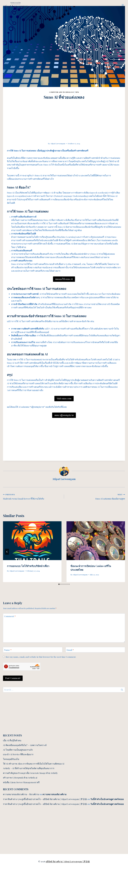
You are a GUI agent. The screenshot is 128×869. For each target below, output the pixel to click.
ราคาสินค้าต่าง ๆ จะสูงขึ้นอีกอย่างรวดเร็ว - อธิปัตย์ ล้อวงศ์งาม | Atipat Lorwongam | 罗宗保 (45, 799)
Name (8, 649)
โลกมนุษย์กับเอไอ (11, 759)
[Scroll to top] (121, 839)
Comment (10, 616)
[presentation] (32, 540)
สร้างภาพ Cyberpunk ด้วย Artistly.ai (20, 777)
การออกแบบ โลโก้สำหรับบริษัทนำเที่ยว (28, 566)
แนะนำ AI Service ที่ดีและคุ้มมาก (18, 754)
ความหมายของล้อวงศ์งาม (54, 794)
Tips (77, 92)
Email (70, 649)
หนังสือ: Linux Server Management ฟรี (21, 782)
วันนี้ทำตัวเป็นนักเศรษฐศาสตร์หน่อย (107, 799)
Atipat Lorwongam (57, 143)
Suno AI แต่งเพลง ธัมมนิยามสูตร (110, 496)
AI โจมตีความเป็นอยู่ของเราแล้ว (18, 749)
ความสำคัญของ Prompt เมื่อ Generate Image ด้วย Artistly (30, 773)
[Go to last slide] (7, 552)
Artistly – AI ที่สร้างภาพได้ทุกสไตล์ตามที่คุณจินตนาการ (28, 768)
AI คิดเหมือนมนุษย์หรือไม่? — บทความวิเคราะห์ (24, 745)
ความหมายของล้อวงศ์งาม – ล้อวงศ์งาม (21, 794)
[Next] (121, 552)
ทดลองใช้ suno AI (64, 279)
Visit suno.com (64, 398)
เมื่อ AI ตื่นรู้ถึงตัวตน (12, 740)
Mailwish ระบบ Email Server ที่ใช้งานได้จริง (23, 496)
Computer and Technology (61, 92)
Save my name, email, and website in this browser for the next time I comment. (41, 657)
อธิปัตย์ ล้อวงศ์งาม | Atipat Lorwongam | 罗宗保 (68, 861)
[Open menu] (122, 5)
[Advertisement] (64, 117)
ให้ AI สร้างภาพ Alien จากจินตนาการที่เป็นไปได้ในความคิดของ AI (33, 763)
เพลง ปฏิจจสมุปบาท (64, 415)
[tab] (59, 584)
